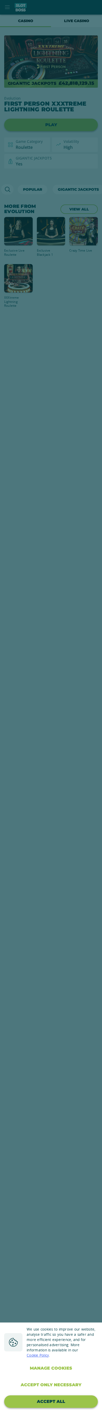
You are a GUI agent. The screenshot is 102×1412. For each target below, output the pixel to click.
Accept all (51, 1401)
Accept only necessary (51, 1384)
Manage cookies (51, 1368)
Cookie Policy (38, 1355)
